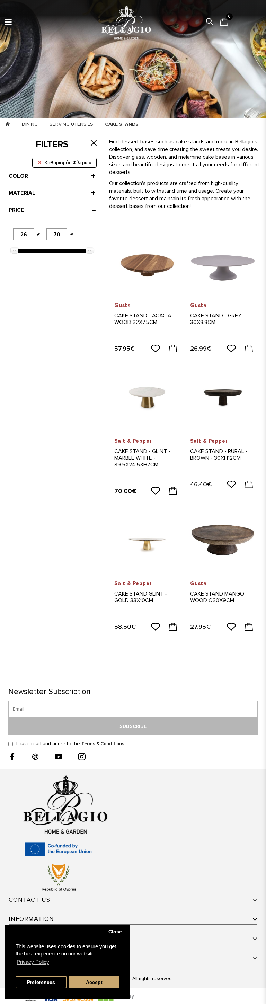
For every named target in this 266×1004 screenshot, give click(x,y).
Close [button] (115, 931)
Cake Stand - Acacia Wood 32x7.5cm (142, 319)
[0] (224, 22)
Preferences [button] (41, 982)
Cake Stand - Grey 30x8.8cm (215, 319)
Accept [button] (94, 982)
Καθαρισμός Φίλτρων (68, 163)
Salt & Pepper (133, 441)
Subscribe (133, 726)
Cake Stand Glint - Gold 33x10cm (140, 597)
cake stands (122, 124)
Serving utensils (71, 124)
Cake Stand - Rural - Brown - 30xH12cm (219, 454)
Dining (30, 124)
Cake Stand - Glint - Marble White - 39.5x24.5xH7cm (142, 458)
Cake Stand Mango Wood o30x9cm (217, 597)
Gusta (122, 305)
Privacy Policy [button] (33, 962)
